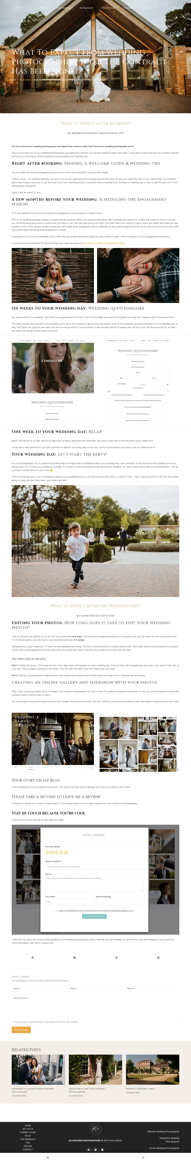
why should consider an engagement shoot (103, 243)
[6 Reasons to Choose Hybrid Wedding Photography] (38, 1070)
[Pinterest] (116, 957)
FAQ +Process (108, 8)
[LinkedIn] (158, 957)
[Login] (174, 8)
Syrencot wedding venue (140, 1088)
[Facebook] (33, 957)
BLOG (28, 1135)
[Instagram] (95, 1149)
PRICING (28, 1146)
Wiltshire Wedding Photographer (163, 1131)
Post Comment (21, 1030)
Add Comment (21, 998)
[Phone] (143, 1157)
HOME (28, 1125)
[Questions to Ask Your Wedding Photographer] (95, 1070)
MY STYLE (28, 1129)
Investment (129, 8)
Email (73, 988)
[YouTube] (102, 1149)
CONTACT (28, 1149)
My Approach (86, 8)
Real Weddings (64, 8)
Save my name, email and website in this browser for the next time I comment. (47, 1022)
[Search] (167, 8)
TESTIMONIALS (27, 1139)
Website (130, 988)
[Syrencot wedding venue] (152, 1070)
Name (17, 988)
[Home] (48, 1157)
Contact (147, 8)
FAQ (28, 1142)
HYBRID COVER (28, 1132)
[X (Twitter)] (75, 957)
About (42, 8)
